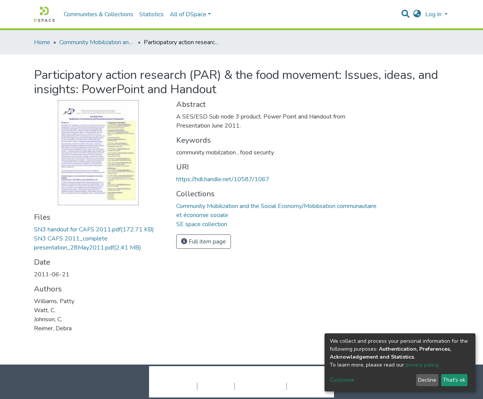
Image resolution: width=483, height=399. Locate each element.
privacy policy (422, 364)
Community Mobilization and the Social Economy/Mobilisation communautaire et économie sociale (97, 42)
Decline (427, 380)
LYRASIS (299, 378)
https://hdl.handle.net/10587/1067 (222, 179)
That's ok (454, 380)
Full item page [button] (206, 241)
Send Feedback (306, 386)
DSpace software (195, 378)
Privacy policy (215, 386)
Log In (434, 14)
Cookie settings (177, 386)
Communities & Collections (98, 14)
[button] (417, 14)
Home (42, 42)
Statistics (151, 14)
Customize (342, 380)
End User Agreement (260, 386)
